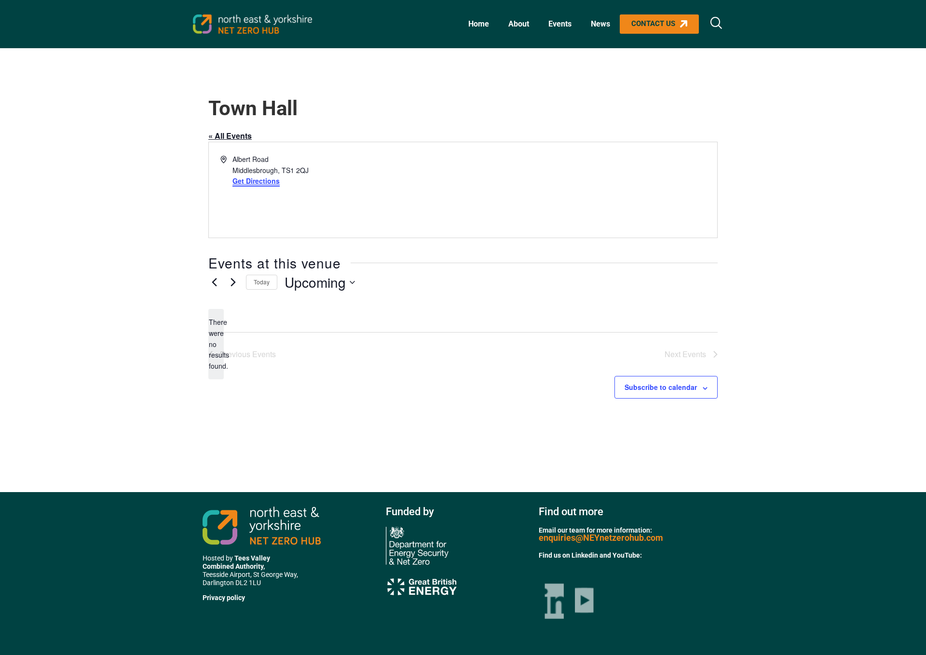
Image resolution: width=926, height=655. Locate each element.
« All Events (230, 135)
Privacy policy (224, 598)
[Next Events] (233, 282)
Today (262, 282)
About (518, 23)
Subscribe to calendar (661, 387)
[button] (716, 24)
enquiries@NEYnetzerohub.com (601, 538)
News (600, 23)
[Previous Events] (214, 282)
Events (560, 23)
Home (478, 23)
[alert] (216, 344)
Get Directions (256, 181)
